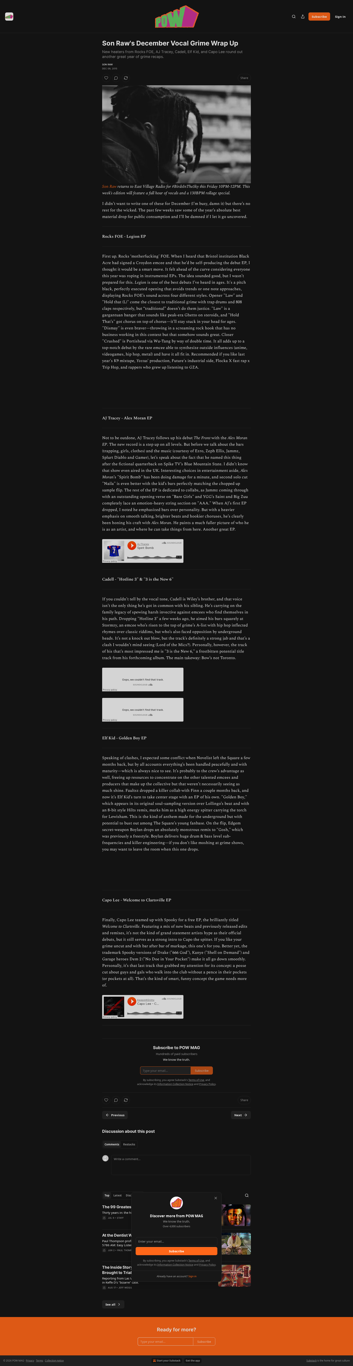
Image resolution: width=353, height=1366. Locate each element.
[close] (215, 1198)
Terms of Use (196, 1260)
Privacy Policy (207, 1264)
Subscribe (176, 1251)
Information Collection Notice (175, 1264)
